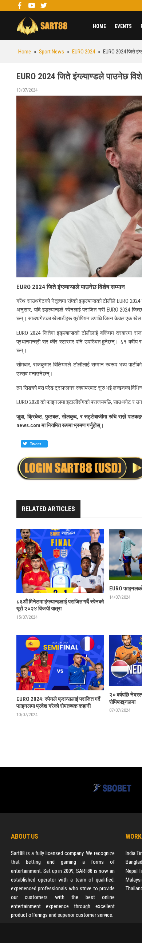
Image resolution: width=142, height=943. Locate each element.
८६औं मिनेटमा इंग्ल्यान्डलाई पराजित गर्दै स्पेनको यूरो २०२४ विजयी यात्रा (60, 605)
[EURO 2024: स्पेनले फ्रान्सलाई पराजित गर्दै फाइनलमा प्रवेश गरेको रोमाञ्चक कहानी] (60, 662)
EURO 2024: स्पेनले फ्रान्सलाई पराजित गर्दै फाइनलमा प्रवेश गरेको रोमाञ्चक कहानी (58, 703)
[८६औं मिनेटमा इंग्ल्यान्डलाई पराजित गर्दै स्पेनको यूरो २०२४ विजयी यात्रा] (60, 561)
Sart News (41, 25)
